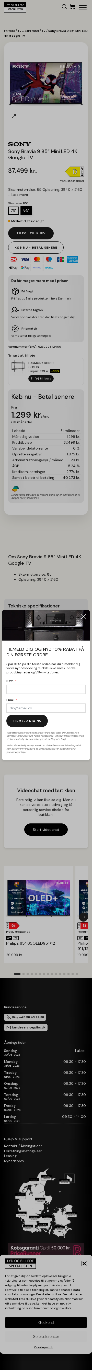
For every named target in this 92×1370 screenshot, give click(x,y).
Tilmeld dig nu (27, 721)
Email (10, 700)
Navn (10, 681)
